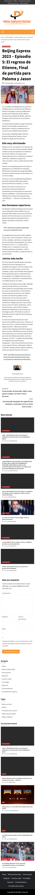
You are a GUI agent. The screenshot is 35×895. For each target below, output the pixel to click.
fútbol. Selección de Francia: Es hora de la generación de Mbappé (15, 567)
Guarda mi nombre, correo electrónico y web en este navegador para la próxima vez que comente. (17, 643)
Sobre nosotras (8, 1)
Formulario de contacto (24, 1)
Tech (3, 802)
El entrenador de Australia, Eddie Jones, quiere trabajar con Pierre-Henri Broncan (17, 392)
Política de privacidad (13, 3)
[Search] (32, 32)
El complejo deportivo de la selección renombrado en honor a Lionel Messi (13, 864)
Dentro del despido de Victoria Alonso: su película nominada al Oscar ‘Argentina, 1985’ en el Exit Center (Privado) (17, 493)
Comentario (6, 593)
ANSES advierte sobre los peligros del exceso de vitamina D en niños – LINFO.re (17, 779)
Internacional (6, 672)
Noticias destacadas (8, 669)
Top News (4, 859)
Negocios (5, 676)
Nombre (5, 617)
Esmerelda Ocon (19, 83)
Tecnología (5, 682)
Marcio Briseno (12, 867)
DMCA (15, 1)
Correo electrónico (22, 619)
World (3, 830)
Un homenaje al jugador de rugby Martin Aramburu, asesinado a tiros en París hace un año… (18, 403)
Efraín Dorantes (13, 839)
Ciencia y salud (6, 679)
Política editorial (24, 3)
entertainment (6, 46)
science (4, 773)
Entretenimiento (7, 688)
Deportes (5, 685)
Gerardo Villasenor (13, 810)
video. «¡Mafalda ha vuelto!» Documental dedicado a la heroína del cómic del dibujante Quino (16, 437)
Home (4, 666)
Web (3, 629)
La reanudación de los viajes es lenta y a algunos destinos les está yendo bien (17, 543)
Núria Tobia (12, 782)
